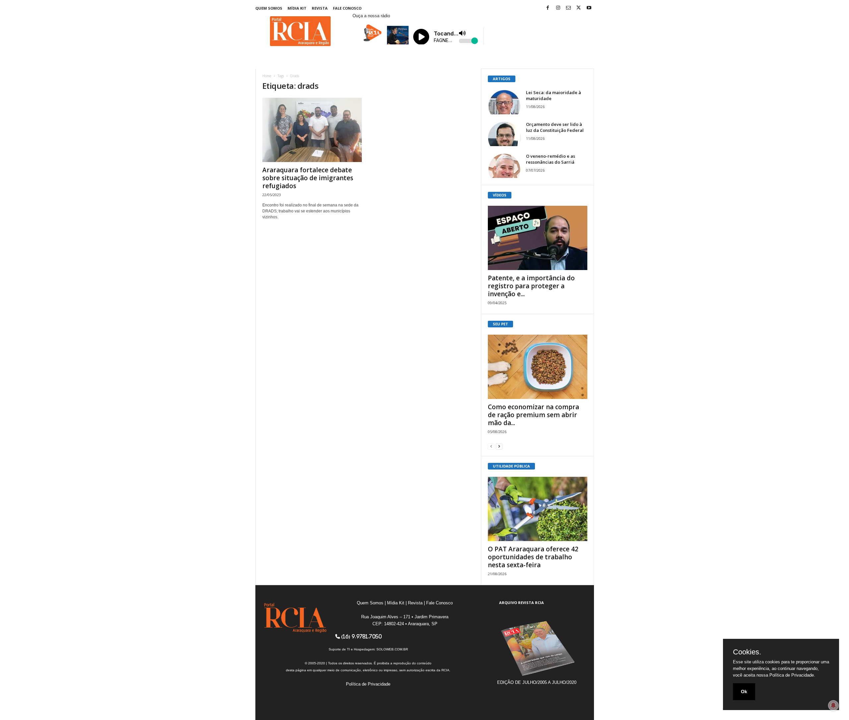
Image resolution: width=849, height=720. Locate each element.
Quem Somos (268, 8)
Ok (744, 691)
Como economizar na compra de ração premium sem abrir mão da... (533, 415)
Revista (320, 8)
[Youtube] (589, 8)
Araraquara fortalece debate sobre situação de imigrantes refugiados (307, 178)
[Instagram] (558, 8)
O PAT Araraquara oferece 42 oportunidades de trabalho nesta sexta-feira (533, 557)
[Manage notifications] (833, 705)
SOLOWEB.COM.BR (392, 649)
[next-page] (499, 446)
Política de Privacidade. (792, 675)
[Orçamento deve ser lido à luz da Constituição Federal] (504, 133)
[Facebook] (548, 8)
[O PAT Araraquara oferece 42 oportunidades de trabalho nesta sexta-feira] (537, 509)
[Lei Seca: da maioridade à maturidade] (504, 101)
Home (266, 76)
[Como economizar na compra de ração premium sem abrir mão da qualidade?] (537, 367)
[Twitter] (579, 8)
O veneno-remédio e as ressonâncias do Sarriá (550, 159)
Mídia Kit (297, 8)
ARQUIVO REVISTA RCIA (521, 602)
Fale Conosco (347, 8)
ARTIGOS (501, 78)
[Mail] (568, 8)
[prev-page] (491, 446)
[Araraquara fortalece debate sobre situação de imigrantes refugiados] (312, 130)
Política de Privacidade (368, 684)
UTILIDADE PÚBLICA (511, 466)
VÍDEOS (499, 195)
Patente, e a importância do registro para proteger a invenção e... (531, 286)
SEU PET (500, 323)
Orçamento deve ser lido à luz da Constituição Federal (555, 127)
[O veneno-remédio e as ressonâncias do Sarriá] (504, 165)
